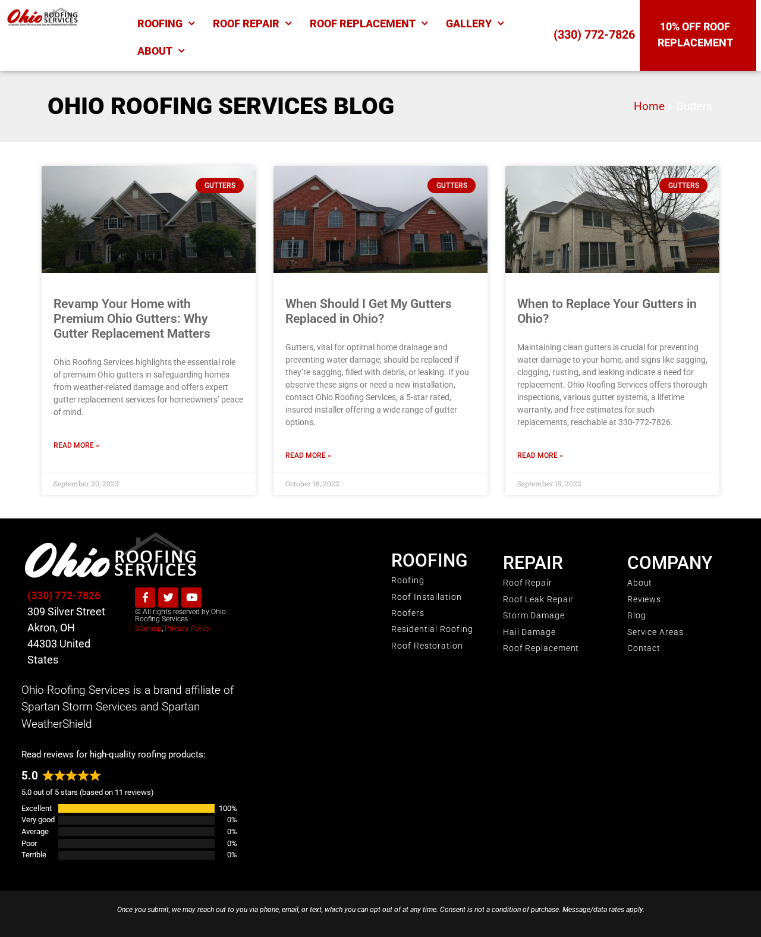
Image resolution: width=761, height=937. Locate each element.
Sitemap (148, 628)
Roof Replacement (363, 24)
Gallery (469, 24)
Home (649, 106)
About (154, 51)
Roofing (160, 24)
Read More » (76, 445)
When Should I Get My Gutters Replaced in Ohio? (368, 311)
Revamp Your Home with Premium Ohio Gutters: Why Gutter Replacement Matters (132, 319)
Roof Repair (246, 24)
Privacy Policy (187, 628)
